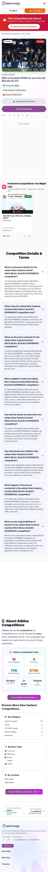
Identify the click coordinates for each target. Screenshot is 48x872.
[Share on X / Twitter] (18, 115)
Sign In (14, 11)
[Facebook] (3, 840)
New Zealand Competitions (11, 34)
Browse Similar (25, 109)
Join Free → (8, 846)
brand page (28, 640)
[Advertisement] (24, 149)
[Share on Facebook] (14, 115)
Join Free (36, 11)
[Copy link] (27, 115)
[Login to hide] (30, 236)
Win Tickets (26, 34)
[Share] (9, 115)
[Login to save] (25, 236)
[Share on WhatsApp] (22, 115)
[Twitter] (8, 840)
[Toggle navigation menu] (44, 3)
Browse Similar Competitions (25, 26)
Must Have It (7, 220)
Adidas (5, 630)
